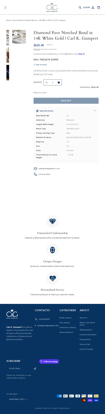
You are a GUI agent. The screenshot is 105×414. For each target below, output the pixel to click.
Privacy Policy (85, 339)
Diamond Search (66, 332)
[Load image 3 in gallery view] (7, 72)
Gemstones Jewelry (68, 327)
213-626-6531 (44, 174)
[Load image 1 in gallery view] (7, 37)
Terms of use (85, 344)
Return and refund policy (87, 323)
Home (8, 20)
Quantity (38, 82)
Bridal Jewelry (65, 318)
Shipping (37, 49)
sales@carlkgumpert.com (49, 168)
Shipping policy (86, 330)
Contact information (88, 334)
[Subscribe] (35, 369)
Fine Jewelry (65, 322)
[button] (5, 7)
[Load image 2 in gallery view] (7, 55)
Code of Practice (86, 349)
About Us (83, 318)
